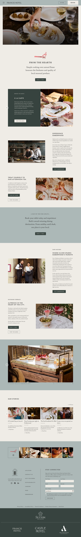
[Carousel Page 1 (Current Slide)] (56, 383)
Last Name (62, 479)
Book (73, 3)
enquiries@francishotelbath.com (15, 479)
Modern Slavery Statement (51, 506)
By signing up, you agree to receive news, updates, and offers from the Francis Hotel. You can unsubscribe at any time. (60, 494)
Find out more (14, 195)
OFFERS (62, 2)
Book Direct (61, 506)
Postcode (62, 484)
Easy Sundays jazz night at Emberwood (31, 422)
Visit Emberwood (59, 169)
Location (28, 470)
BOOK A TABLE (40, 79)
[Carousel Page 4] (64, 383)
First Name (47, 479)
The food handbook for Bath (49, 421)
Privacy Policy (20, 506)
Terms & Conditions (39, 506)
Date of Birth (48, 489)
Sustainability (30, 482)
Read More (11, 429)
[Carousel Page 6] (69, 383)
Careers (28, 486)
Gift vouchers (30, 478)
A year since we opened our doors (65, 422)
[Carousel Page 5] (67, 383)
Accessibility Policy (29, 506)
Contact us (29, 474)
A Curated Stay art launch (15, 421)
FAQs (26, 490)
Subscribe (50, 498)
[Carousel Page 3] (62, 383)
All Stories (71, 404)
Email (46, 484)
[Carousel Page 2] (59, 383)
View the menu (20, 121)
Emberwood (29, 494)
